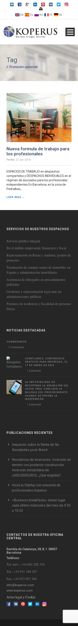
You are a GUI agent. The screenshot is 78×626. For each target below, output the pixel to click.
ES (31, 14)
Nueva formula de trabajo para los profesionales (37, 151)
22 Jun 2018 (23, 159)
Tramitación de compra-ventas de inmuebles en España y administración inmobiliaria (38, 270)
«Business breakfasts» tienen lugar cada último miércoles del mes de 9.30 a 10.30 (41, 505)
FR (50, 14)
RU (41, 14)
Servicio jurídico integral (23, 241)
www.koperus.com (19, 590)
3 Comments (16, 347)
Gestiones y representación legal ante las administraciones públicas (34, 294)
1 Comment (34, 370)
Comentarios (16, 341)
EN (21, 14)
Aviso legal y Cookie (20, 597)
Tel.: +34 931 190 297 (21, 571)
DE (60, 14)
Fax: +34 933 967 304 (21, 578)
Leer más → (15, 197)
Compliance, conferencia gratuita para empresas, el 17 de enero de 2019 (46, 362)
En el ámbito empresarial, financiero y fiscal (36, 248)
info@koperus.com (20, 585)
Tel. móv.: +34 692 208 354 (25, 564)
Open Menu (70, 32)
